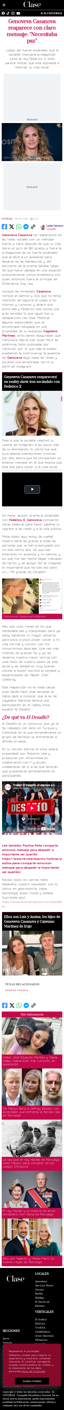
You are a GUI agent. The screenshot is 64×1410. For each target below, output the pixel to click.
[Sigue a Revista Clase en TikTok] (8, 13)
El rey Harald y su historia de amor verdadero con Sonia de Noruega (29, 1212)
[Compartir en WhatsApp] (19, 227)
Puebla (39, 1293)
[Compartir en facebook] (4, 227)
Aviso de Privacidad (33, 1371)
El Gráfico (41, 1319)
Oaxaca (39, 1289)
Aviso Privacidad (12, 1386)
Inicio (6, 1338)
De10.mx (40, 1323)
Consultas (29, 1386)
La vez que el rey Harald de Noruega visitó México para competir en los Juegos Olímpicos (31, 1163)
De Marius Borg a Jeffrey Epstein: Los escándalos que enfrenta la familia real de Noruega (31, 1112)
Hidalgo (39, 1297)
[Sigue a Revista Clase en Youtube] (19, 13)
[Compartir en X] (11, 227)
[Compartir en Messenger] (26, 227)
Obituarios (41, 1339)
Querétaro (41, 1281)
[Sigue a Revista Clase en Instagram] (13, 13)
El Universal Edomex (42, 1303)
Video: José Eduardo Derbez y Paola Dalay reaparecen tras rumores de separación (30, 1061)
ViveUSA (40, 1327)
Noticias (7, 218)
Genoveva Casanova (16, 990)
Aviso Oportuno (44, 1335)
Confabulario (42, 1331)
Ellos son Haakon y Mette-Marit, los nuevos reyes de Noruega (28, 1260)
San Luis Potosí (44, 1285)
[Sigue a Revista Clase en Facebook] (4, 13)
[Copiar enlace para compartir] (33, 227)
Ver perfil (51, 229)
